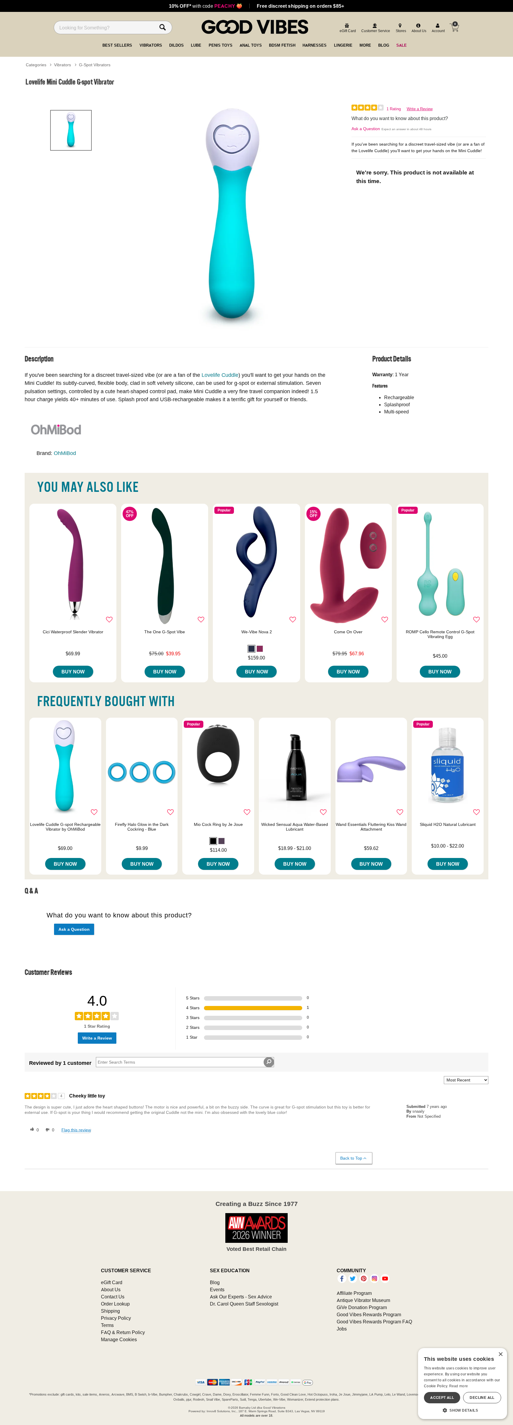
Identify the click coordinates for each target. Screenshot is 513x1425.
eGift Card (111, 1282)
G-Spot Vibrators (94, 64)
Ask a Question (366, 128)
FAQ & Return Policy (123, 1332)
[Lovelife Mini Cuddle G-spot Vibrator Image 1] (233, 219)
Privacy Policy (116, 1318)
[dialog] (462, 1383)
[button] (251, 648)
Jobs (342, 1329)
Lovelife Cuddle (220, 374)
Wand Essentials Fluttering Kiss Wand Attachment (371, 827)
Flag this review (76, 1130)
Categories (36, 64)
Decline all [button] (482, 1397)
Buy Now (73, 672)
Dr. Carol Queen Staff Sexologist (244, 1304)
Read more (458, 1386)
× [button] (500, 1354)
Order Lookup (115, 1304)
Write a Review (420, 109)
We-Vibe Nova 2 (256, 631)
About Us (111, 1289)
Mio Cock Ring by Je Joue (218, 824)
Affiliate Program (354, 1293)
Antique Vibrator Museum (363, 1300)
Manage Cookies (119, 1339)
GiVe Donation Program (362, 1307)
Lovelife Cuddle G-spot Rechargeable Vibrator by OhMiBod (65, 827)
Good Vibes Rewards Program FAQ (374, 1322)
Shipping (110, 1311)
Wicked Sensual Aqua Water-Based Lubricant (294, 827)
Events (217, 1289)
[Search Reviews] (269, 1062)
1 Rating (394, 109)
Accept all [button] (442, 1397)
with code (205, 6)
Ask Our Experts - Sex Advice (241, 1297)
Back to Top (351, 1158)
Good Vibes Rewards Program (369, 1314)
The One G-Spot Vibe (164, 631)
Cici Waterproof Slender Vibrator (73, 631)
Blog (215, 1282)
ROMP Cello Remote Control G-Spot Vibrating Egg (440, 634)
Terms (107, 1325)
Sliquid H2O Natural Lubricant (448, 824)
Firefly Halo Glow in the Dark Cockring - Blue (142, 827)
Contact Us (112, 1297)
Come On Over (348, 631)
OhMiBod (65, 453)
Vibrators (62, 64)
